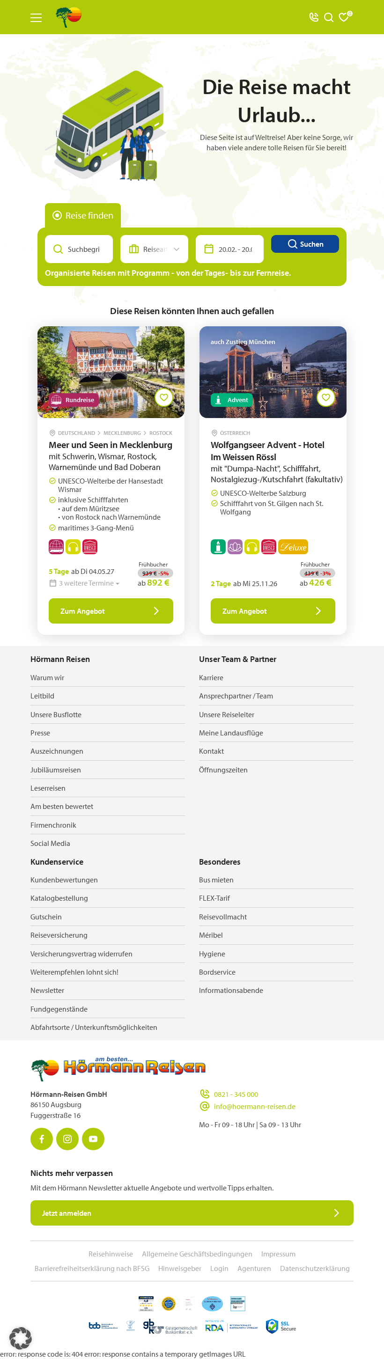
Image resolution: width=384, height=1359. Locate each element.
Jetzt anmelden (66, 1213)
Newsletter (47, 990)
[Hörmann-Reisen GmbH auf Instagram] (67, 1139)
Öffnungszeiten (223, 769)
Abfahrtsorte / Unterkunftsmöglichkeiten (93, 1027)
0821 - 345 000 (236, 1094)
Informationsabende (231, 990)
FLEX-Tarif (214, 898)
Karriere (211, 677)
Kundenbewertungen (64, 879)
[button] (20, 1338)
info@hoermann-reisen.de (254, 1106)
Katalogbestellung (59, 898)
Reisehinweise (111, 1253)
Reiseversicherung (59, 935)
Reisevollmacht (223, 916)
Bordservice (217, 972)
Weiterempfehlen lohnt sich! (74, 972)
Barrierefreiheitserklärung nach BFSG (92, 1268)
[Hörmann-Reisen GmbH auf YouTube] (93, 1139)
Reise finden (89, 215)
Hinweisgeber (179, 1268)
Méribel (211, 935)
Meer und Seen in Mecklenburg (110, 444)
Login (219, 1268)
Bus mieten (216, 879)
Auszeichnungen (56, 751)
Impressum (278, 1253)
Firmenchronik (53, 825)
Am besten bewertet (61, 806)
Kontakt (211, 751)
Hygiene (212, 953)
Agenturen (254, 1268)
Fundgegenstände (59, 1009)
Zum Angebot (82, 611)
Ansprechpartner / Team (236, 695)
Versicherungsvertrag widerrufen (81, 953)
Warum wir (47, 677)
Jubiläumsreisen (55, 769)
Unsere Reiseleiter (226, 714)
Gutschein (46, 916)
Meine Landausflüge (231, 732)
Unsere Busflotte (55, 714)
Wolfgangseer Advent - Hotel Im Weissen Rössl (268, 451)
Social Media (50, 843)
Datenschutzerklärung (315, 1268)
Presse (40, 732)
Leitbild (42, 695)
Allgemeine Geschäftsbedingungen (197, 1253)
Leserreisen (48, 788)
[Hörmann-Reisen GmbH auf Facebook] (41, 1139)
